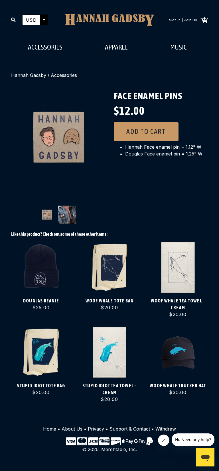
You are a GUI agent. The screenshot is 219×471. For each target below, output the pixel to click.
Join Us (190, 20)
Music (178, 47)
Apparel (116, 47)
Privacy (96, 429)
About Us (72, 429)
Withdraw (165, 429)
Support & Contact (130, 429)
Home (49, 429)
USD (31, 20)
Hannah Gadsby (28, 75)
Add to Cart (146, 131)
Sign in (175, 20)
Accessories (45, 47)
